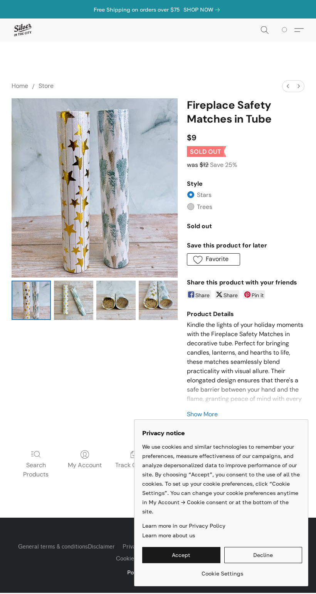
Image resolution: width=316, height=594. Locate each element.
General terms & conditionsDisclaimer (66, 547)
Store (46, 86)
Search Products (36, 469)
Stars (204, 195)
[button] (22, 30)
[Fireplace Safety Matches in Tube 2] (116, 300)
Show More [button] (202, 414)
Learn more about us (168, 535)
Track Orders (133, 465)
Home (20, 86)
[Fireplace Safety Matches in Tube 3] (158, 300)
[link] (203, 9)
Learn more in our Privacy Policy (183, 525)
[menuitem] (287, 86)
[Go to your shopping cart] (286, 30)
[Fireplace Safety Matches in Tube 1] (73, 300)
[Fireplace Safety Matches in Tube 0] (31, 300)
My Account (85, 465)
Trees (204, 207)
